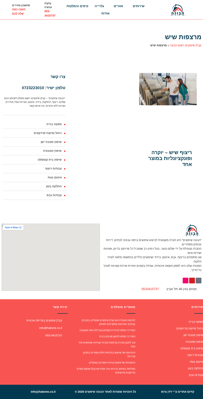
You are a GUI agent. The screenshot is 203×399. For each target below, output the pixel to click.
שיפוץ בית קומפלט (50, 159)
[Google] (9, 392)
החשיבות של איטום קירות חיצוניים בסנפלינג (112, 362)
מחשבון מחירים (21, 5)
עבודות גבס (54, 195)
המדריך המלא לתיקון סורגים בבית (117, 336)
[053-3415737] (66, 335)
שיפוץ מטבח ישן (51, 142)
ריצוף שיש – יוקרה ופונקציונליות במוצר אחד (170, 158)
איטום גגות (55, 177)
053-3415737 (53, 335)
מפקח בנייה (54, 124)
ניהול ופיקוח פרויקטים (48, 133)
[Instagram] (185, 280)
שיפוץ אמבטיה (52, 150)
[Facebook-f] (18, 392)
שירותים (138, 6)
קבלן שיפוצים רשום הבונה (185, 45)
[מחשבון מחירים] (6, 10)
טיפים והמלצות (77, 6)
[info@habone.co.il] (66, 328)
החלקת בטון (54, 186)
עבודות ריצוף (53, 168)
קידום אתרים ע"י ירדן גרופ (177, 391)
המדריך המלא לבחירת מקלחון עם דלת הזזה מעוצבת (107, 330)
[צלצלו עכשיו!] (38, 10)
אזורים (118, 6)
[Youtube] (192, 280)
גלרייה (99, 6)
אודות (105, 13)
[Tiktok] (198, 280)
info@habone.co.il (50, 328)
